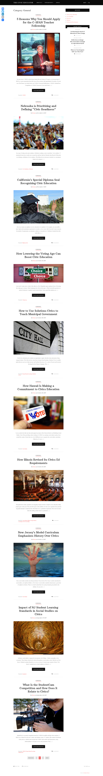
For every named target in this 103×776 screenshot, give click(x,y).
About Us (39, 2)
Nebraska (31, 169)
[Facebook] (2, 8)
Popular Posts (49, 2)
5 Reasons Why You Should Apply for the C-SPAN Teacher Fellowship (38, 22)
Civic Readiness (25, 169)
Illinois (29, 520)
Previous (31, 757)
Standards (24, 674)
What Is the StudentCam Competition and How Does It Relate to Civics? (38, 688)
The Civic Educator (23, 2)
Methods (68, 20)
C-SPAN (24, 95)
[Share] (2, 20)
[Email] (2, 17)
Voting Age (24, 300)
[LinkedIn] (2, 14)
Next (47, 757)
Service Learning (26, 521)
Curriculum (24, 448)
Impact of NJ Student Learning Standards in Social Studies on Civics (38, 611)
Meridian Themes (86, 772)
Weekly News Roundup (72, 14)
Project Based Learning (27, 374)
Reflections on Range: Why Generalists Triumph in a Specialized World (77, 41)
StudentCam (20, 752)
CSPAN (23, 751)
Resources (69, 18)
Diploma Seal (25, 242)
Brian (33, 29)
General (38, 14)
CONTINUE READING (38, 90)
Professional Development (72, 22)
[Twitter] (2, 11)
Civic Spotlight (70, 16)
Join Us (58, 2)
